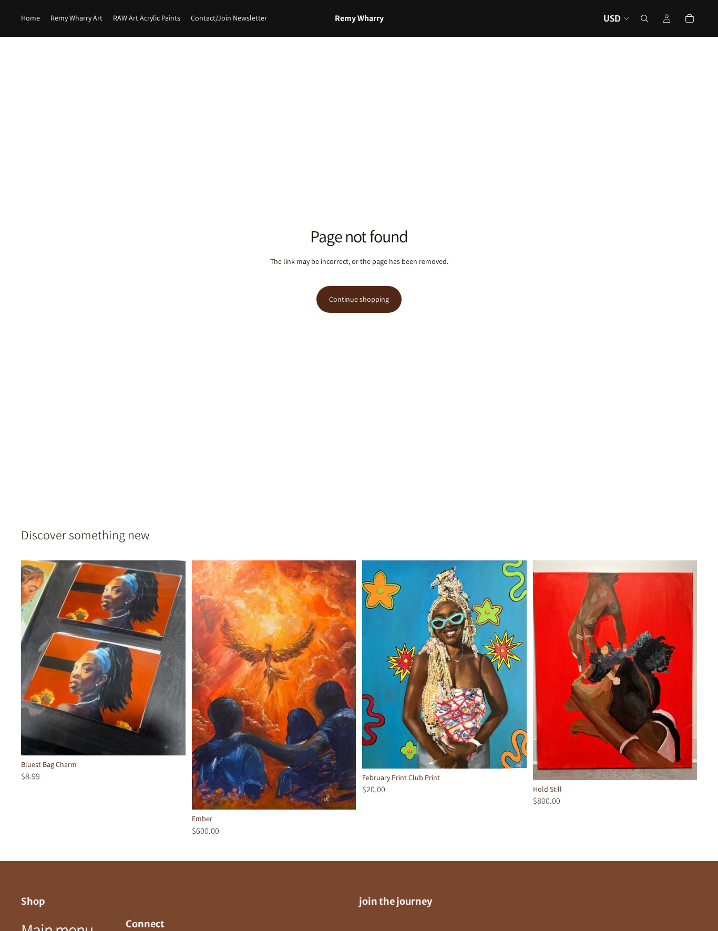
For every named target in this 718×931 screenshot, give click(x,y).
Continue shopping (359, 299)
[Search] (644, 18)
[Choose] (169, 739)
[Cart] (689, 18)
